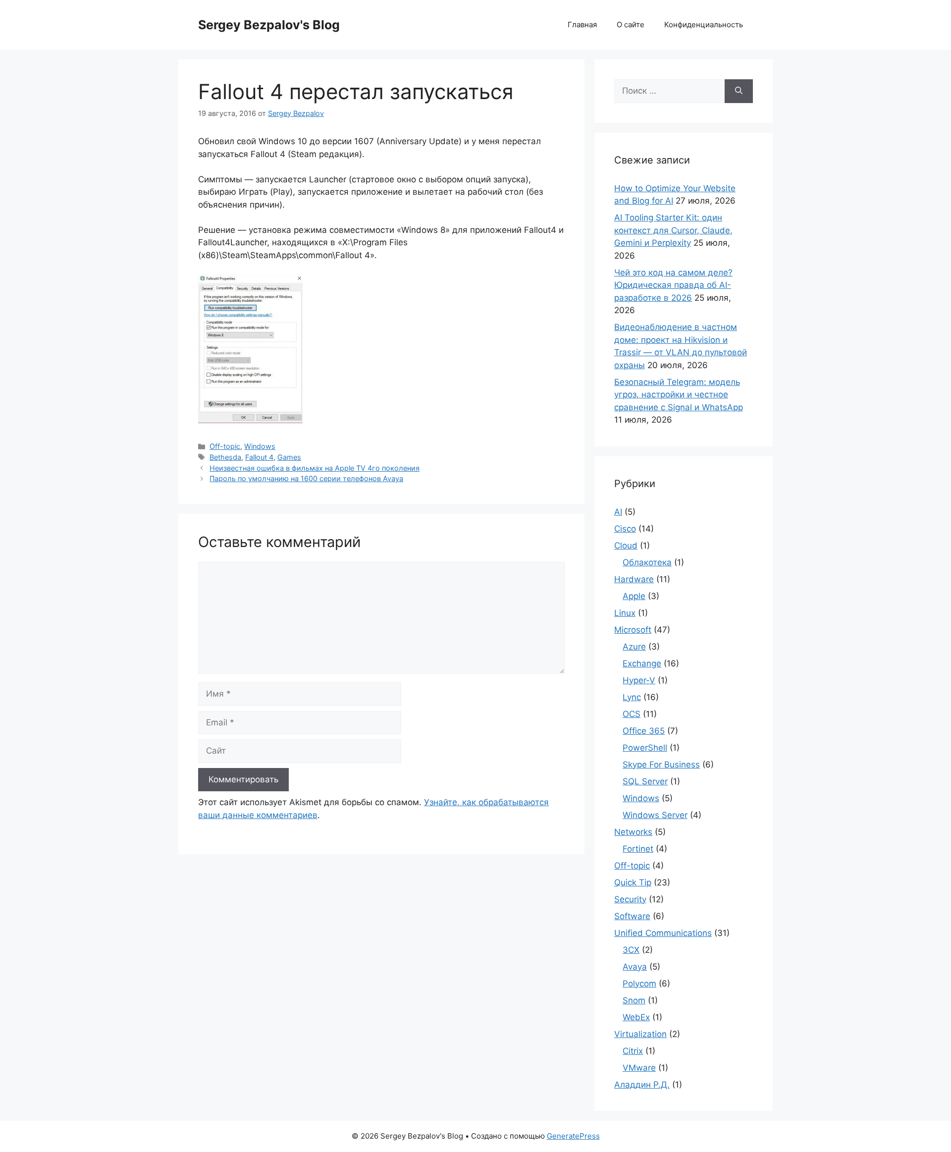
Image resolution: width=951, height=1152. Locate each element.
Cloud (625, 545)
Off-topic (225, 446)
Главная (582, 24)
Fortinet (638, 849)
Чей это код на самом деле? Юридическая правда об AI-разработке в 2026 (673, 285)
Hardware (634, 579)
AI (618, 512)
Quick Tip (632, 882)
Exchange (642, 663)
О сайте (630, 24)
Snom (634, 1000)
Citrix (633, 1051)
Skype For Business (661, 764)
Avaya (635, 967)
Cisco (625, 529)
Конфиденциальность (703, 24)
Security (630, 899)
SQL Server (645, 781)
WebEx (636, 1017)
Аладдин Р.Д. (642, 1085)
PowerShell (645, 748)
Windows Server (655, 815)
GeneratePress (573, 1136)
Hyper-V (639, 680)
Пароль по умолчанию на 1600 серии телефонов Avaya (306, 478)
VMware (639, 1068)
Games (289, 457)
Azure (634, 647)
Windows (259, 446)
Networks (633, 832)
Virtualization (640, 1034)
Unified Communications (663, 933)
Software (632, 916)
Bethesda (225, 457)
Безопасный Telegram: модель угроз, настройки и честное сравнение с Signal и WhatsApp (678, 394)
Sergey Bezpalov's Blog (269, 24)
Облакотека (647, 562)
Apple (634, 596)
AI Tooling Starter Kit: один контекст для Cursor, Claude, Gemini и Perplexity (673, 230)
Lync (632, 697)
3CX (631, 950)
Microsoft (632, 630)
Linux (624, 613)
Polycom (639, 983)
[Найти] (739, 91)
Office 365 (644, 731)
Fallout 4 (259, 457)
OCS (631, 714)
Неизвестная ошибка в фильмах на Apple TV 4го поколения (315, 468)
